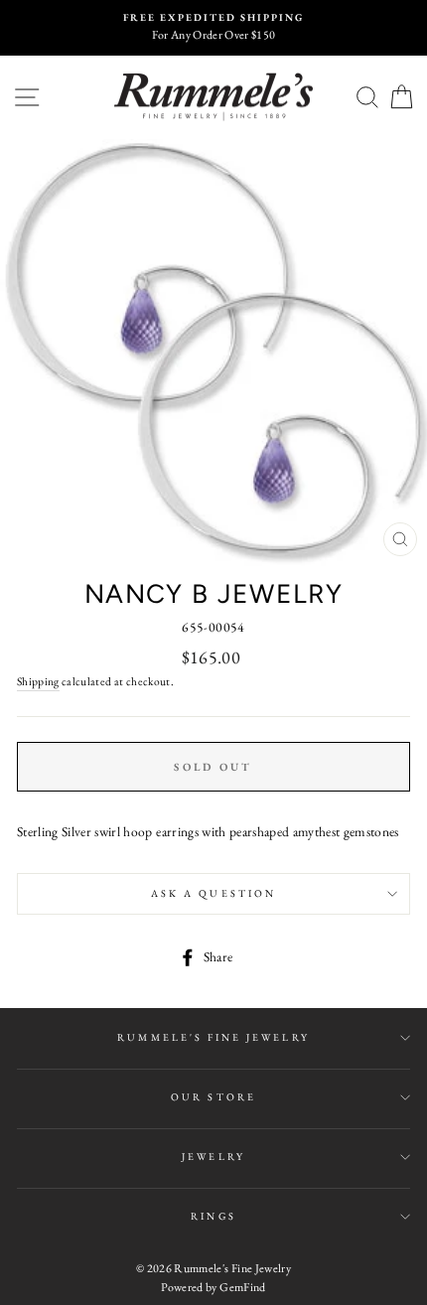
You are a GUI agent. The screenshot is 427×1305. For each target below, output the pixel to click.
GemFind (242, 1287)
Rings (213, 1216)
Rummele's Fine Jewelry (213, 1037)
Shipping (38, 680)
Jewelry (213, 1156)
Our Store (213, 1096)
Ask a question (213, 893)
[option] (213, 28)
